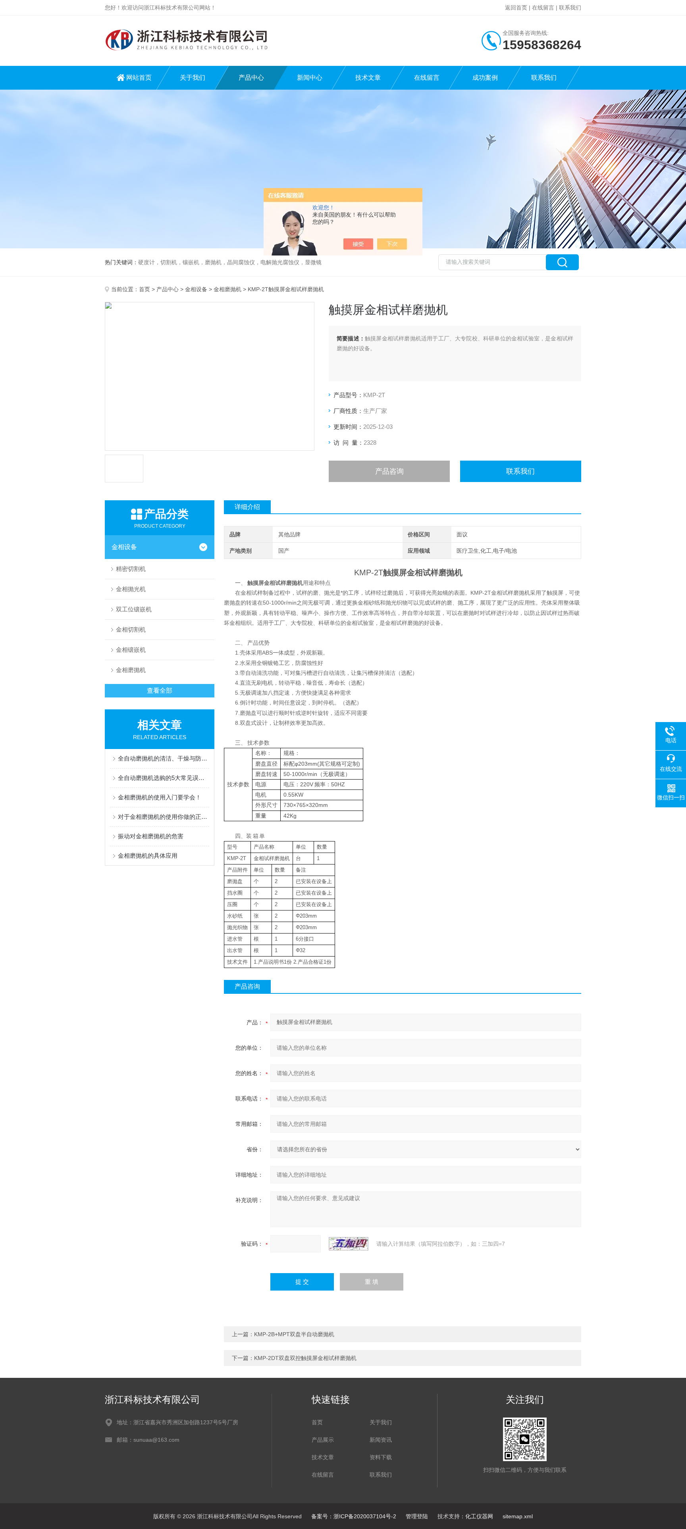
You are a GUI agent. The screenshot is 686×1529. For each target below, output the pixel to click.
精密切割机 (131, 568)
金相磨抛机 (227, 289)
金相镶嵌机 (131, 649)
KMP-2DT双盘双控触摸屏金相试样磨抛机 (305, 1358)
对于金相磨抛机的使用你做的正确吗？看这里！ (163, 816)
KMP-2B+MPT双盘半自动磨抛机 (294, 1334)
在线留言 (543, 7)
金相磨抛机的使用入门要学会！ (159, 797)
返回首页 (516, 7)
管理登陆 (417, 1516)
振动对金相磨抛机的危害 (150, 836)
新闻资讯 (381, 1440)
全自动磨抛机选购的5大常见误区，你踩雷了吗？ (163, 777)
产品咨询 (389, 471)
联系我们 (570, 7)
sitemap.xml (518, 1516)
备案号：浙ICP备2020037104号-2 (353, 1516)
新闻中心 (309, 77)
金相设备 (196, 289)
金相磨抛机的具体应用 (147, 855)
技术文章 (368, 77)
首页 (144, 289)
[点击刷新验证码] (348, 1243)
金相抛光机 (131, 589)
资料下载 (381, 1457)
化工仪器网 (479, 1516)
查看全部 (159, 690)
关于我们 (192, 77)
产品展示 (323, 1440)
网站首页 (139, 77)
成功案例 (485, 77)
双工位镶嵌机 (134, 609)
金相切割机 (131, 629)
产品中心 (251, 77)
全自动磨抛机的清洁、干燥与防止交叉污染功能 (163, 758)
